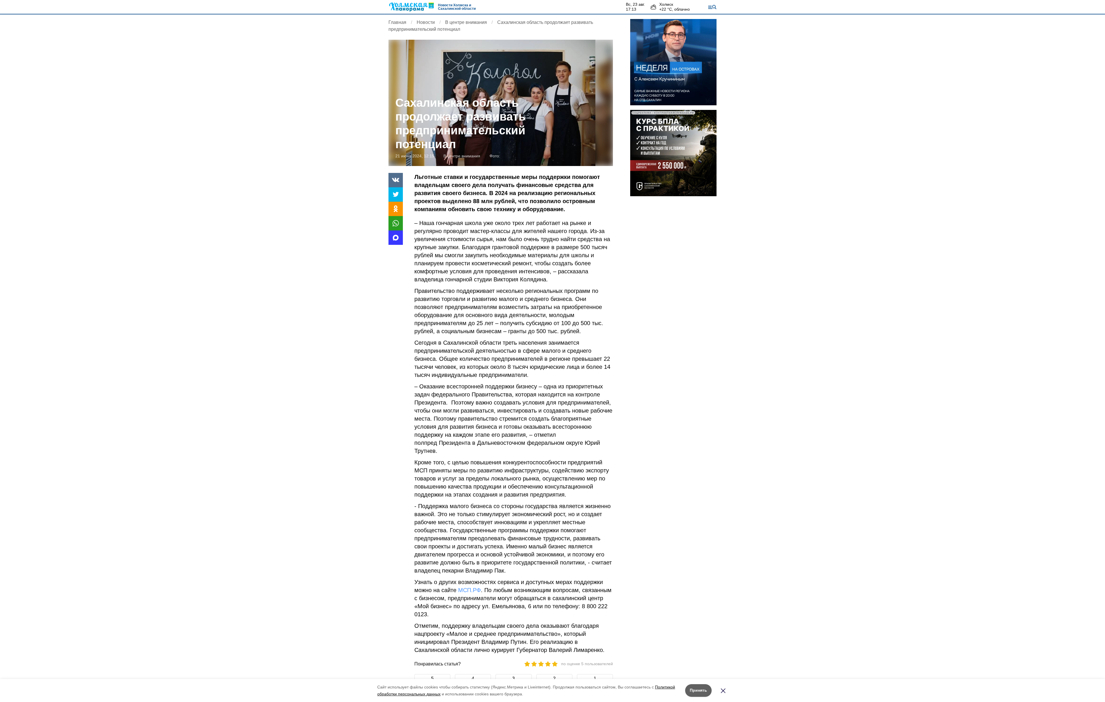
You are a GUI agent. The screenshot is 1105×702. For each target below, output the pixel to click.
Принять (698, 690)
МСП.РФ (469, 590)
